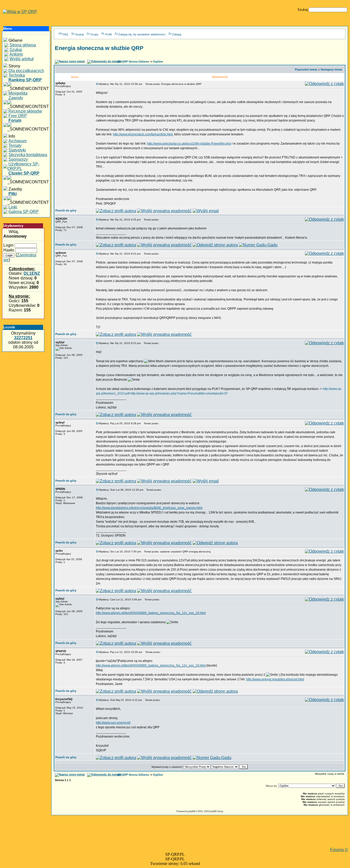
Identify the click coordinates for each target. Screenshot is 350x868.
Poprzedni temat (306, 69)
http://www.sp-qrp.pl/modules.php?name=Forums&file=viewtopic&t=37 (179, 393)
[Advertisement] (200, 835)
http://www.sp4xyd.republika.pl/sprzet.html (275, 679)
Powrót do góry (65, 210)
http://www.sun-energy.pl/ (113, 722)
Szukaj (79, 34)
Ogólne (158, 61)
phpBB (191, 811)
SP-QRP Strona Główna (133, 61)
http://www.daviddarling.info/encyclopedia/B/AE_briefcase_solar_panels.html (149, 508)
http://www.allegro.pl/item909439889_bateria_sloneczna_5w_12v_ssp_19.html (151, 613)
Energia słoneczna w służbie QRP (99, 48)
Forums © (339, 849)
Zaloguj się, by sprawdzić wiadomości (141, 34)
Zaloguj (176, 34)
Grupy (94, 34)
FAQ (65, 34)
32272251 (23, 338)
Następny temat (331, 69)
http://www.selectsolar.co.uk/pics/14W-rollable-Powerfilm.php (189, 143)
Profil (108, 34)
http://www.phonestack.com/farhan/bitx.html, (143, 134)
